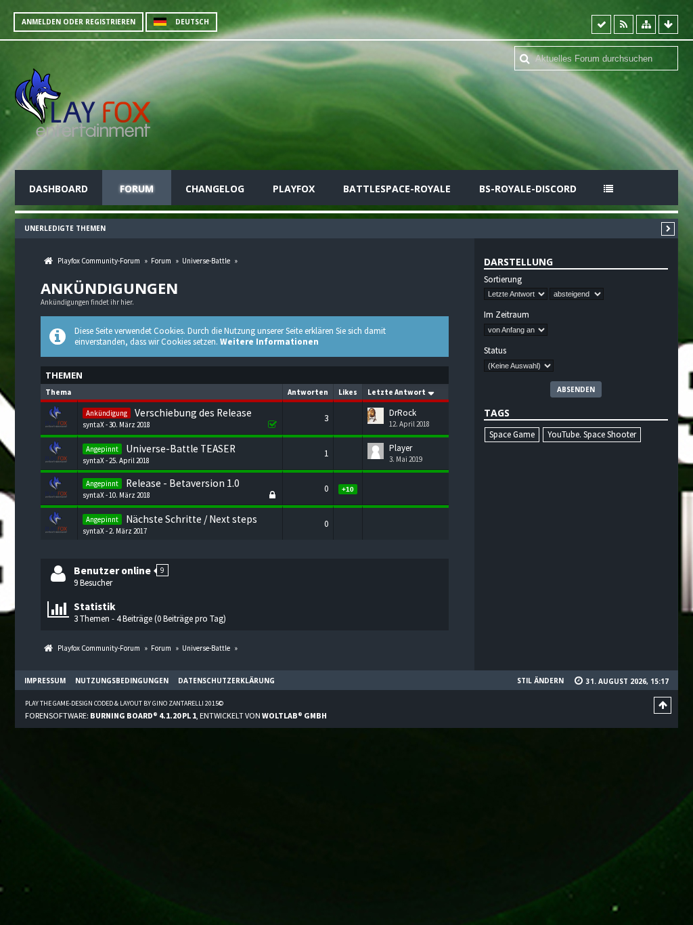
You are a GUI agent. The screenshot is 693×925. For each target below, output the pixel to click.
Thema (58, 392)
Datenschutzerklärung (226, 680)
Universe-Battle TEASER (181, 448)
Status (495, 350)
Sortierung (503, 279)
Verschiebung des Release (193, 412)
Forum (137, 188)
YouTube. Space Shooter (591, 434)
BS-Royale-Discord (528, 188)
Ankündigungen (109, 288)
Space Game (512, 434)
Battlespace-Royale (397, 188)
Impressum (45, 680)
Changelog (214, 188)
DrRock (402, 412)
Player (400, 448)
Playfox (294, 188)
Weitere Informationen (269, 341)
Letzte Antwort (396, 392)
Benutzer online (112, 570)
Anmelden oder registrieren (78, 21)
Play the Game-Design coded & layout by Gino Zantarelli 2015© (124, 703)
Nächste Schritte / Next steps (191, 519)
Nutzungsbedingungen (122, 680)
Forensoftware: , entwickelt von (176, 715)
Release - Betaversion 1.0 (183, 483)
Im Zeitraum (506, 314)
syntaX (93, 424)
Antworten (308, 392)
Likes (347, 392)
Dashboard (58, 188)
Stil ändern (540, 680)
